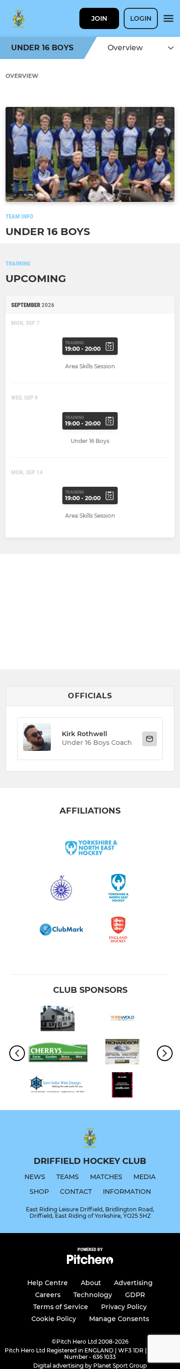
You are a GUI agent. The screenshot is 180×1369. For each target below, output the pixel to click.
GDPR (135, 1295)
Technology (92, 1295)
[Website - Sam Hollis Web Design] (58, 1086)
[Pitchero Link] (90, 1261)
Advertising (133, 1283)
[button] (37, 738)
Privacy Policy (124, 1307)
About (91, 1283)
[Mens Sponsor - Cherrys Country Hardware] (58, 1053)
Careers (47, 1295)
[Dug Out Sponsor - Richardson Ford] (122, 1053)
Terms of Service (60, 1307)
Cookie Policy (53, 1319)
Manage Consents (119, 1319)
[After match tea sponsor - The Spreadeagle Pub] (58, 1020)
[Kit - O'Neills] (122, 1086)
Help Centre (47, 1283)
